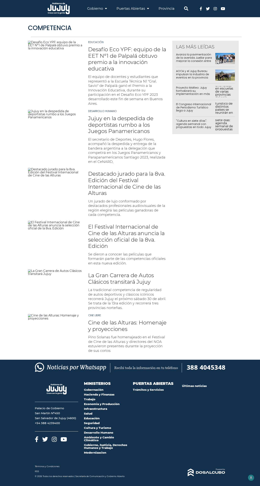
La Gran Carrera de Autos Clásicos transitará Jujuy (121, 278)
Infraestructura (95, 409)
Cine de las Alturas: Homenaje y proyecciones (127, 325)
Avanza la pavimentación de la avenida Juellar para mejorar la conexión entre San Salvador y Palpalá (194, 59)
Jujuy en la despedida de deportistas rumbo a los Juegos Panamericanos (120, 124)
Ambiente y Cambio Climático (99, 439)
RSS (37, 471)
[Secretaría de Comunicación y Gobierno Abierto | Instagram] (215, 8)
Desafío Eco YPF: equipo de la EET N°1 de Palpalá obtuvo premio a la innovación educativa (127, 59)
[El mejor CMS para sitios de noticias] (203, 472)
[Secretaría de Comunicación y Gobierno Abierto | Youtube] (223, 8)
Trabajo (89, 399)
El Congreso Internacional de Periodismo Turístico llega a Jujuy (193, 107)
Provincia (167, 8)
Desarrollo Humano (102, 111)
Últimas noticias (194, 386)
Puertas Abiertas (131, 8)
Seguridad (92, 423)
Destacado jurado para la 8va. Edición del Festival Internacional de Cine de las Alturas (126, 183)
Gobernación (93, 390)
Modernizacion (95, 452)
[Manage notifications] (251, 478)
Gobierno (95, 8)
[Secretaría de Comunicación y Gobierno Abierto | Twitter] (208, 8)
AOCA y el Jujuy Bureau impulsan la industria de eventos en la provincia (192, 74)
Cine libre (94, 315)
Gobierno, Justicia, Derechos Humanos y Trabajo (105, 446)
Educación (96, 42)
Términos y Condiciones (47, 466)
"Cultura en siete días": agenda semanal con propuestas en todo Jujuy (193, 124)
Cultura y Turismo (97, 428)
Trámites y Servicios (148, 390)
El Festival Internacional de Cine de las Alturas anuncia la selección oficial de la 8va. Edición (126, 236)
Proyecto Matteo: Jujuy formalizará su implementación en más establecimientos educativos (193, 94)
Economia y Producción (102, 404)
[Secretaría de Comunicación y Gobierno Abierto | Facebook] (201, 8)
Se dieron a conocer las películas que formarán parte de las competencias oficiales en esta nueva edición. (127, 258)
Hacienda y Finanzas (99, 394)
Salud (88, 413)
